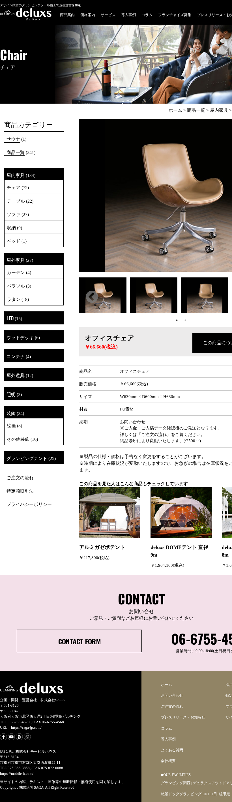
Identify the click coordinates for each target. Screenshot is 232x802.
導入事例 (128, 14)
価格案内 (87, 14)
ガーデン (16, 272)
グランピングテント (27, 458)
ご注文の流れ (20, 477)
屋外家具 (16, 259)
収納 (11, 227)
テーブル (16, 200)
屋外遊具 (16, 375)
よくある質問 (172, 750)
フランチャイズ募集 (174, 14)
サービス (108, 14)
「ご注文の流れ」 (154, 434)
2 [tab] (185, 320)
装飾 (11, 413)
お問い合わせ (172, 695)
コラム (146, 14)
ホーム (166, 685)
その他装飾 (18, 438)
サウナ (13, 138)
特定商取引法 (20, 490)
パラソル (16, 285)
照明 (11, 394)
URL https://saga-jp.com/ (21, 727)
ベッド (13, 240)
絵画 (11, 425)
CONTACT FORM (79, 641)
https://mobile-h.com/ (16, 773)
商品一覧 (16, 152)
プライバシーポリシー (29, 504)
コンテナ (16, 356)
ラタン (13, 299)
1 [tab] (177, 320)
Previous (92, 297)
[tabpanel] (104, 296)
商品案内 (67, 14)
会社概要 (168, 761)
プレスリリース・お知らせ (183, 717)
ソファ (13, 214)
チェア (13, 187)
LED (10, 318)
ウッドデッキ (20, 337)
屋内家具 (16, 175)
